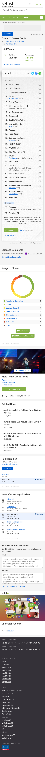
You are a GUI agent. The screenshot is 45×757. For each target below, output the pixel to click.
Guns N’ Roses (10, 38)
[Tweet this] (33, 73)
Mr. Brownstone (16, 112)
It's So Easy (14, 84)
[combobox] (22, 10)
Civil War (12, 166)
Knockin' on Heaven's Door (20, 185)
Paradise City (14, 213)
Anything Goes (15, 148)
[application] (22, 608)
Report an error (37, 243)
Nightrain (13, 197)
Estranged (13, 116)
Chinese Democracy (17, 92)
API (3, 729)
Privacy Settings (7, 714)
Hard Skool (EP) (11, 318)
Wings (11, 126)
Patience (12, 207)
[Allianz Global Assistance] (5, 748)
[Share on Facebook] (36, 73)
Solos (8, 325)
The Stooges (13, 158)
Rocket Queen (15, 144)
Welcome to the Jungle (19, 106)
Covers (8, 304)
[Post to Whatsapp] (39, 73)
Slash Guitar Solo (16, 173)
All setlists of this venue (10, 464)
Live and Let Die (15, 124)
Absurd (12, 130)
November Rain (15, 181)
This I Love (13, 162)
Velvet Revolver (14, 98)
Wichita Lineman (16, 191)
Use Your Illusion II (12, 308)
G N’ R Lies (10, 322)
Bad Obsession (15, 88)
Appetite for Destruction (14, 301)
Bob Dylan (12, 188)
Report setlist (24, 243)
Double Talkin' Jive (17, 120)
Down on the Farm (17, 138)
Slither (11, 96)
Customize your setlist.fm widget (13, 586)
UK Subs (12, 140)
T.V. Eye (12, 156)
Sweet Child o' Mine (17, 178)
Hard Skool (13, 134)
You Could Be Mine (17, 152)
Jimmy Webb (13, 194)
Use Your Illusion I (12, 311)
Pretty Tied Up (15, 102)
